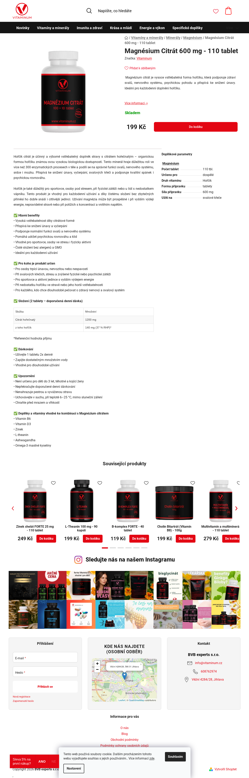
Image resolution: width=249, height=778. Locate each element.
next (236, 508)
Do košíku (196, 127)
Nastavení (74, 768)
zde (151, 758)
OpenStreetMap (136, 700)
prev (13, 508)
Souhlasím (175, 757)
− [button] (97, 669)
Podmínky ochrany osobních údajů (124, 745)
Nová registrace (21, 696)
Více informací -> (136, 103)
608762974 (209, 671)
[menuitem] (23, 28)
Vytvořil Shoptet (226, 769)
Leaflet (121, 700)
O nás (124, 728)
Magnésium (170, 163)
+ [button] (97, 663)
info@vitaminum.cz (208, 663)
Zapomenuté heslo (23, 700)
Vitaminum (144, 58)
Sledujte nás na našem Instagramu (130, 559)
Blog (124, 734)
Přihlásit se (45, 686)
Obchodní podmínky (125, 740)
